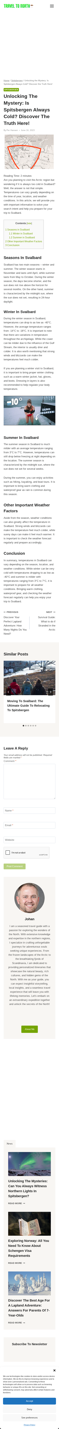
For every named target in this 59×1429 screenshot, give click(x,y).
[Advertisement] (29, 43)
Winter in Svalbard (21, 233)
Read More (16, 1203)
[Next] (50, 692)
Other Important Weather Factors (23, 241)
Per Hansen (12, 130)
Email (9, 825)
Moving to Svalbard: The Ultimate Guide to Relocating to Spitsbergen (28, 705)
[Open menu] (51, 6)
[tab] (23, 725)
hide (29, 223)
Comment (10, 761)
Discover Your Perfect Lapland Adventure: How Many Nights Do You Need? (15, 623)
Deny (29, 1409)
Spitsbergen (11, 90)
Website (9, 839)
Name (9, 810)
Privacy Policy (29, 1425)
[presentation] (29, 678)
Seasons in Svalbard (17, 229)
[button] (54, 1370)
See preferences (29, 1417)
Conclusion (12, 245)
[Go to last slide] (8, 692)
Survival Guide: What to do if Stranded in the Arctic (46, 621)
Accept (29, 1401)
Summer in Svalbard (22, 237)
